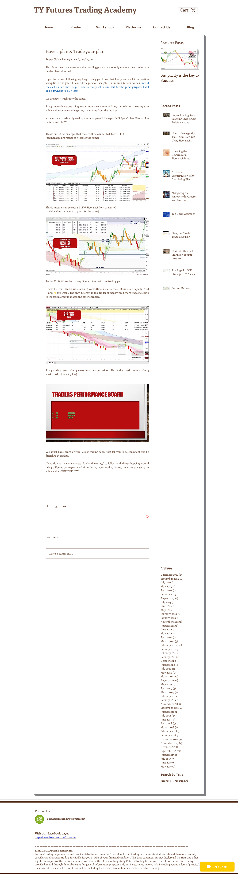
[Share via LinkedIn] (64, 506)
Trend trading (180, 780)
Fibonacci (166, 780)
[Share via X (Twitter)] (55, 506)
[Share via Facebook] (47, 506)
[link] (188, 10)
